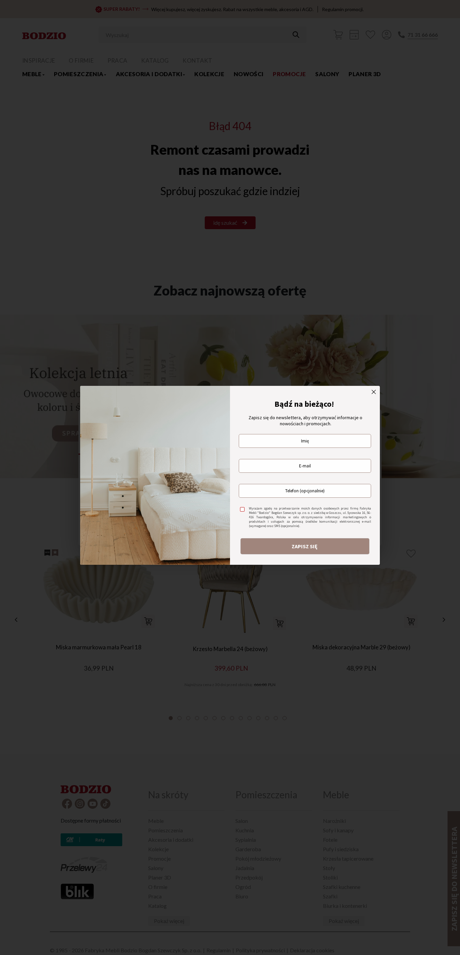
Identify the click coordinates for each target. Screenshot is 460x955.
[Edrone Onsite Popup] (230, 477)
